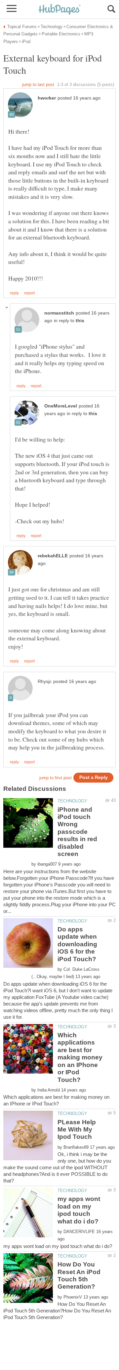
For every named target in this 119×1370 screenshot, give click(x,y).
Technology (72, 800)
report (29, 293)
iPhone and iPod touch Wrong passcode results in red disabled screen (77, 831)
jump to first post (55, 777)
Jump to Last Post (38, 84)
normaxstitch (59, 313)
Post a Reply (93, 777)
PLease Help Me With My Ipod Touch (77, 1129)
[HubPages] (59, 10)
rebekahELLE (53, 555)
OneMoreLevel (60, 406)
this (80, 320)
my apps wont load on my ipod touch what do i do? (79, 1209)
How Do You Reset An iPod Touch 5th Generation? (79, 1275)
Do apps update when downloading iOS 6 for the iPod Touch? (77, 944)
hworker (47, 98)
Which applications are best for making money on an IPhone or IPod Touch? (80, 1057)
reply (14, 293)
